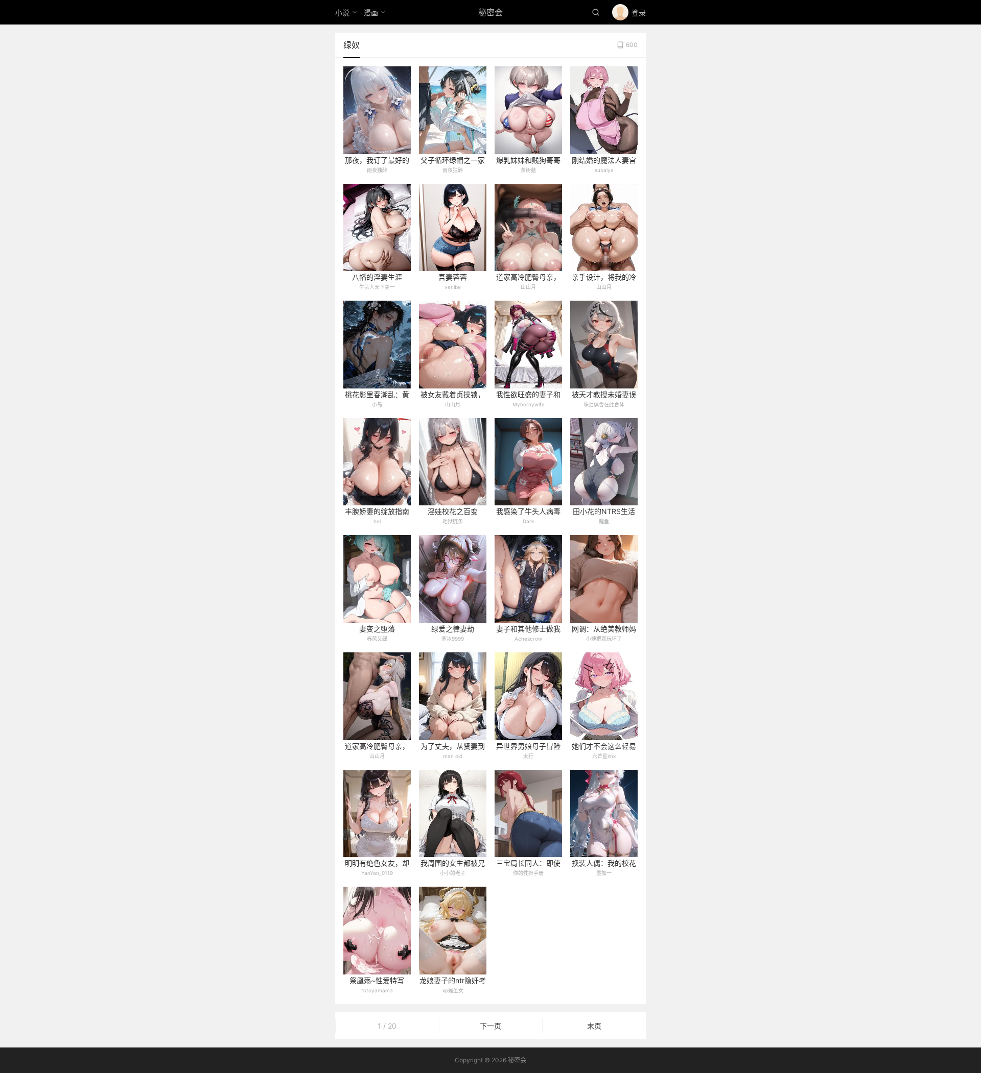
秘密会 (490, 12)
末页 (594, 1025)
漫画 (371, 12)
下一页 (490, 1025)
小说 (342, 12)
